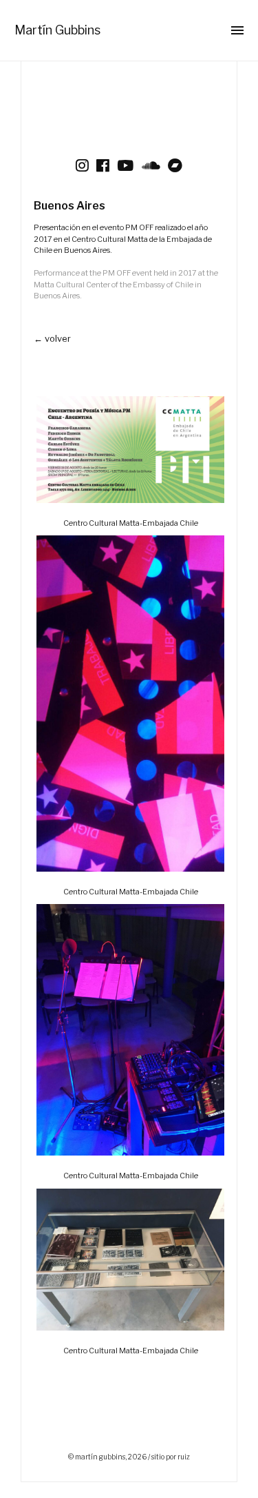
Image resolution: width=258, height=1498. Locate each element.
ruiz (184, 1457)
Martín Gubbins (57, 30)
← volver (52, 338)
